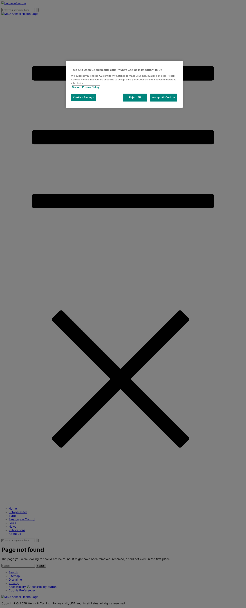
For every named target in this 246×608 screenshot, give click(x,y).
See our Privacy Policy (85, 87)
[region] (124, 84)
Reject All (135, 97)
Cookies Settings (83, 97)
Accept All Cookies (163, 97)
